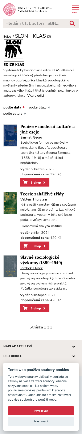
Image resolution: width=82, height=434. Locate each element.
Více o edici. (35, 95)
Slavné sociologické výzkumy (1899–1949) (41, 260)
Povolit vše (41, 410)
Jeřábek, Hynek (31, 268)
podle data (12, 107)
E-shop (35, 182)
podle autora (12, 113)
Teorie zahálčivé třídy (42, 194)
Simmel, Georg (31, 137)
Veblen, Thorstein (33, 199)
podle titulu (37, 107)
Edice (7, 37)
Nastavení (41, 421)
